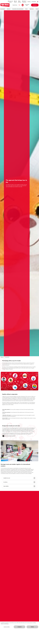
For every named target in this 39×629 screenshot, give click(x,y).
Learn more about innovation (10, 435)
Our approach (7, 357)
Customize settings (7, 626)
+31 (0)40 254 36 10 (26, 5)
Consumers (34, 1)
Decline (32, 626)
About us (2, 357)
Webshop (35, 5)
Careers (28, 1)
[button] (19, 478)
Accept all (19, 626)
